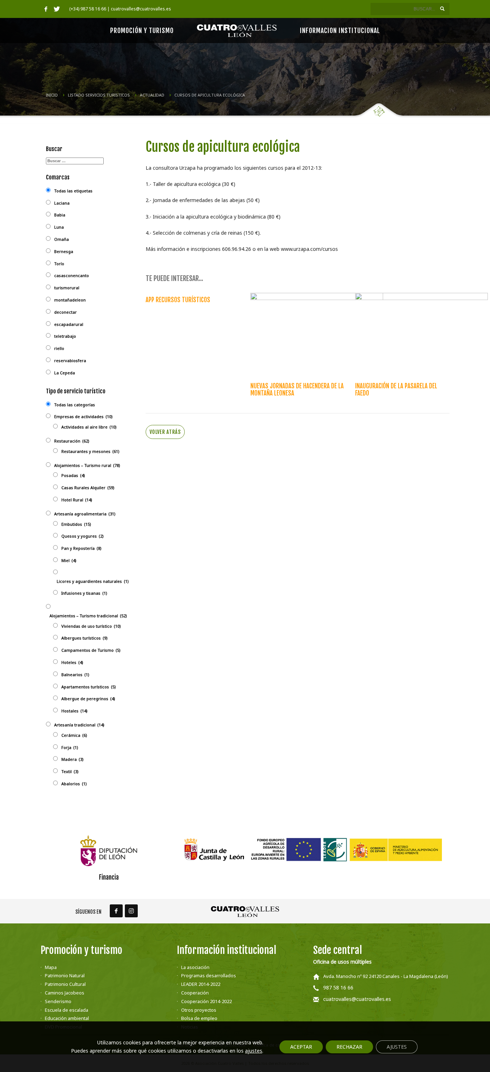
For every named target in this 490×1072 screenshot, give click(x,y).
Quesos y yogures (82, 536)
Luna (59, 227)
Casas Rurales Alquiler (87, 487)
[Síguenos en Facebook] (116, 910)
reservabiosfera (70, 360)
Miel (68, 560)
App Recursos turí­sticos (178, 300)
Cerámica (74, 735)
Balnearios (75, 674)
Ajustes (397, 1046)
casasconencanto (71, 275)
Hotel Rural (76, 499)
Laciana (62, 203)
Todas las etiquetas (73, 190)
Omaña (61, 239)
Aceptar (301, 1046)
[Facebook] (46, 9)
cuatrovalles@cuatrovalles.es (357, 999)
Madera (72, 759)
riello (59, 348)
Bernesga (63, 251)
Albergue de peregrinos (88, 698)
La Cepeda (64, 372)
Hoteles (72, 662)
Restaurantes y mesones (90, 451)
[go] (442, 8)
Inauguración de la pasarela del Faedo (396, 389)
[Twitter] (56, 9)
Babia (59, 214)
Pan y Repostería (81, 548)
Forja (69, 747)
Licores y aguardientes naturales (93, 581)
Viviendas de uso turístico (91, 626)
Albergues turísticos (84, 638)
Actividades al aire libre (89, 427)
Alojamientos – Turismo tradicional (88, 615)
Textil (70, 771)
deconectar (65, 312)
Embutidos (76, 524)
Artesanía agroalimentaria (85, 513)
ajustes (253, 1051)
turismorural (66, 287)
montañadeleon (70, 300)
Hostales (74, 710)
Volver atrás (165, 432)
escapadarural (68, 324)
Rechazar (349, 1046)
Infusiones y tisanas (84, 593)
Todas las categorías (74, 404)
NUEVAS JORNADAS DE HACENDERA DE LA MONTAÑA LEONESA (297, 389)
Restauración (71, 441)
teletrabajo (65, 336)
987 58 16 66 (338, 987)
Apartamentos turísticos (88, 686)
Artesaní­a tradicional (79, 724)
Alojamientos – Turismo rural (87, 465)
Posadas (73, 475)
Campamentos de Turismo (91, 650)
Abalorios (74, 783)
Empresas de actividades (83, 416)
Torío (59, 263)
